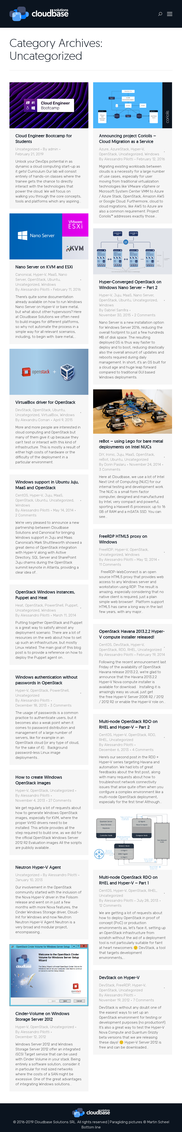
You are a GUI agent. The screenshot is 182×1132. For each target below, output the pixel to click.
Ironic (110, 454)
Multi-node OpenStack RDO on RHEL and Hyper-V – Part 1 (128, 880)
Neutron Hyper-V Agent (38, 867)
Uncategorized (27, 149)
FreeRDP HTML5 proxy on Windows (123, 539)
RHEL (131, 650)
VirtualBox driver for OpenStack (45, 402)
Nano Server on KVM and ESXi (44, 267)
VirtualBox (49, 415)
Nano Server (143, 295)
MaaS (52, 274)
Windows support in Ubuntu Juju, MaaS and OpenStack (47, 484)
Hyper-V (137, 149)
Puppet (71, 605)
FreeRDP (106, 550)
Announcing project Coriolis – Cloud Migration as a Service (127, 138)
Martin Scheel (158, 1122)
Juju (117, 295)
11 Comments (110, 564)
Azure (104, 149)
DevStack (23, 410)
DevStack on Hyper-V (119, 977)
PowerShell (54, 605)
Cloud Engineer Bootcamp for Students (43, 138)
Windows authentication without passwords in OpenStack (46, 680)
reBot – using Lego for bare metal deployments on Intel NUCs (131, 444)
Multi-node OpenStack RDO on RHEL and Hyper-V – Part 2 (128, 724)
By (50, 149)
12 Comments (110, 905)
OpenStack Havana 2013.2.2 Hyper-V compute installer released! (131, 634)
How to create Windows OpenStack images (38, 780)
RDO (122, 650)
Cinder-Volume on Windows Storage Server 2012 (42, 1016)
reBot (103, 459)
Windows (152, 154)
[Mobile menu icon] (170, 14)
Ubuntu (53, 279)
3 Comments (109, 469)
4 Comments (143, 750)
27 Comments (60, 800)
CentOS (21, 495)
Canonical (23, 274)
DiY (101, 454)
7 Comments (143, 1000)
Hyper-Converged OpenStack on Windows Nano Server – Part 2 (130, 284)
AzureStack (119, 149)
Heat (19, 605)
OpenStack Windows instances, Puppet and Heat (45, 594)
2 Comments (144, 315)
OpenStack (108, 154)
